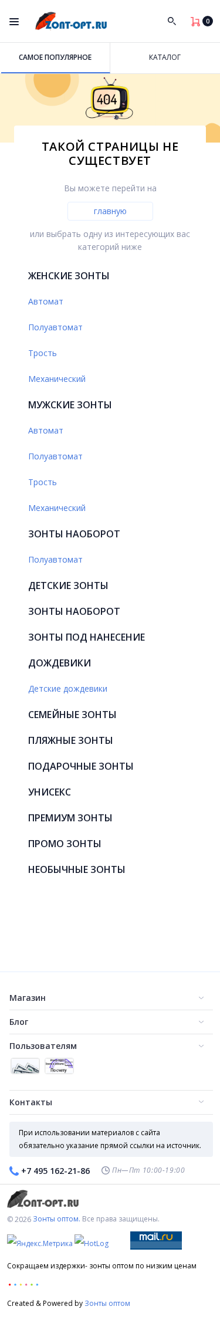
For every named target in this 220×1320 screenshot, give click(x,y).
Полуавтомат (55, 327)
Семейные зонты (72, 714)
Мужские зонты (70, 404)
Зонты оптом (107, 1303)
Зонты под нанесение (86, 637)
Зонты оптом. (56, 1219)
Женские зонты (69, 275)
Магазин (27, 997)
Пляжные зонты (70, 740)
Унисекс (49, 792)
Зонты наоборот (74, 533)
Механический (57, 378)
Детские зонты (68, 585)
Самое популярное (55, 57)
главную (110, 210)
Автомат (45, 301)
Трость (42, 352)
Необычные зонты (77, 869)
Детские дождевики (67, 688)
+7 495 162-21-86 (55, 1170)
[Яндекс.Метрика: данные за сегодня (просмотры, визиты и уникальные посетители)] (40, 1243)
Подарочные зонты (81, 766)
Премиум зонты (70, 817)
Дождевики (59, 662)
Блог (18, 1021)
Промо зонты (64, 843)
